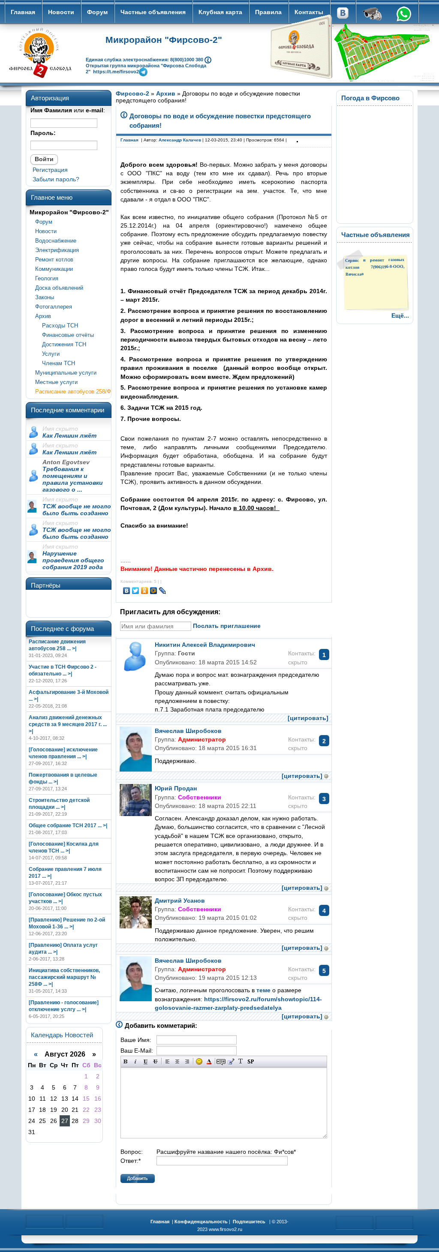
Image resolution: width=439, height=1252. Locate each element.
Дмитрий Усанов (180, 900)
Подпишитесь (249, 1221)
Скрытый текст (221, 1061)
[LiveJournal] (162, 590)
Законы (44, 297)
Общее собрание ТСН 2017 (62, 826)
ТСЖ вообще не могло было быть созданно (76, 509)
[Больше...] (207, 59)
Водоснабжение (55, 240)
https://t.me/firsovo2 (116, 71)
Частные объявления (153, 12)
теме (263, 990)
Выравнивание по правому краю (187, 1061)
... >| (71, 649)
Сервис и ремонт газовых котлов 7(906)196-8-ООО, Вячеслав (374, 266)
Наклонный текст (136, 1061)
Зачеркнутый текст (155, 1061)
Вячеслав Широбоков (188, 730)
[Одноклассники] (144, 590)
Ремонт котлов (54, 259)
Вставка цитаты (231, 1061)
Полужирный (126, 1061)
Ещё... (400, 315)
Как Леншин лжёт (69, 435)
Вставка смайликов (199, 1061)
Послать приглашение (227, 625)
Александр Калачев (180, 140)
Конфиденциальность (201, 1221)
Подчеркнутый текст (145, 1061)
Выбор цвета (209, 1061)
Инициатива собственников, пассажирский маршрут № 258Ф (64, 977)
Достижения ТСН (60, 344)
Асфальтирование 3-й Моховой (68, 692)
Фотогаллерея (53, 306)
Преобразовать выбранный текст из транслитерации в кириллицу (241, 1061)
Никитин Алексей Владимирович (205, 644)
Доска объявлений (59, 288)
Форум (97, 12)
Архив (43, 316)
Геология (46, 278)
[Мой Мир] (153, 590)
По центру (177, 1061)
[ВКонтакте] (126, 590)
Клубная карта (220, 12)
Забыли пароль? (56, 179)
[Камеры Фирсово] (372, 15)
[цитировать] (308, 718)
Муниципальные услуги (65, 372)
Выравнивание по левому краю (167, 1061)
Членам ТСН (55, 363)
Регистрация (50, 169)
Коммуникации (54, 269)
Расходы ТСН (56, 325)
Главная (23, 12)
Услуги (47, 354)
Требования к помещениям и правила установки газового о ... (72, 479)
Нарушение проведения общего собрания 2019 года (73, 560)
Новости (61, 12)
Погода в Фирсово (370, 98)
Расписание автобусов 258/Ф (73, 391)
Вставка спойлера (251, 1061)
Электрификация (57, 250)
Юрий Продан (176, 788)
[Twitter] (135, 590)
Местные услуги (56, 382)
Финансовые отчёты (64, 335)
